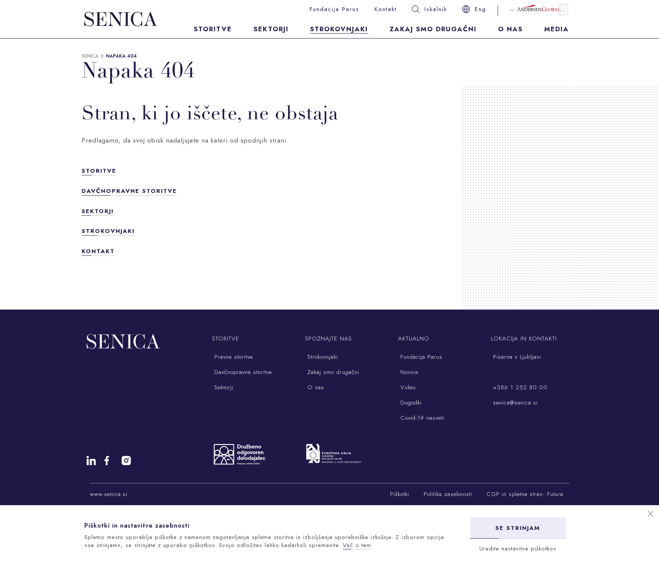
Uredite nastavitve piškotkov (517, 548)
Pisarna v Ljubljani (516, 357)
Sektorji (271, 29)
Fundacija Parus (334, 9)
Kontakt (386, 9)
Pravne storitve (232, 357)
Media (556, 29)
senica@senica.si (514, 402)
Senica (90, 56)
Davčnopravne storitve (129, 191)
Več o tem (357, 545)
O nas (510, 29)
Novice (408, 372)
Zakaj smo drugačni (433, 29)
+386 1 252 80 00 (519, 387)
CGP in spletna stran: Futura (525, 494)
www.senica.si (108, 494)
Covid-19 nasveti (421, 418)
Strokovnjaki (339, 29)
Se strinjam (517, 528)
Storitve (213, 29)
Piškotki (399, 494)
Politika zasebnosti (448, 494)
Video (407, 387)
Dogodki (410, 402)
